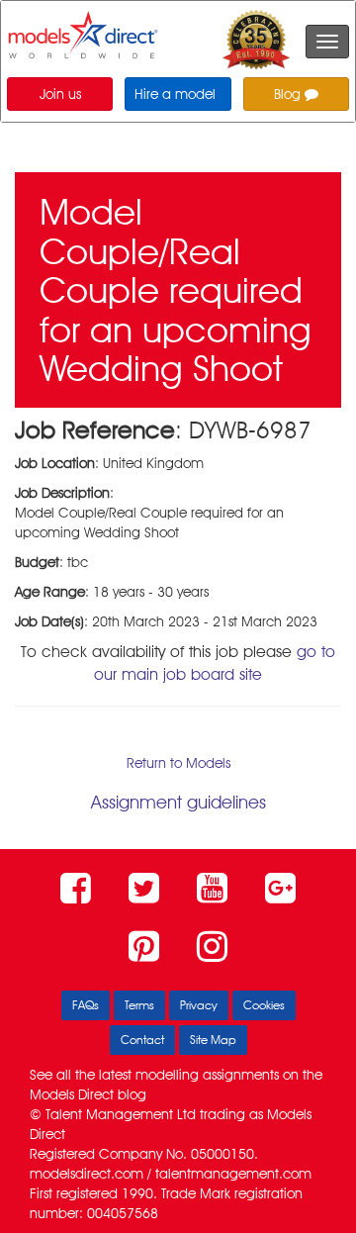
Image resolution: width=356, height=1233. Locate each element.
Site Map (213, 1039)
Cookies (264, 1004)
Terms (139, 1004)
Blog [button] (289, 94)
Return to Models (178, 763)
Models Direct (72, 1094)
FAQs (85, 1004)
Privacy (199, 1004)
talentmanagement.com (233, 1174)
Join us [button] (60, 94)
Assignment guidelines (178, 802)
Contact (142, 1039)
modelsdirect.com (86, 1174)
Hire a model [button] (175, 94)
